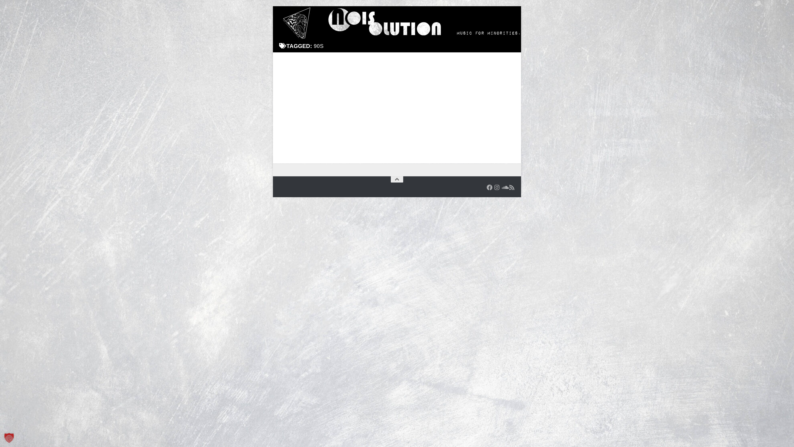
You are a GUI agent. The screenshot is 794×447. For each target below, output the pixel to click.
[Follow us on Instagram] (497, 187)
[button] (9, 438)
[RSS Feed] (512, 187)
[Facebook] (490, 187)
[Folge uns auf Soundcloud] (504, 187)
